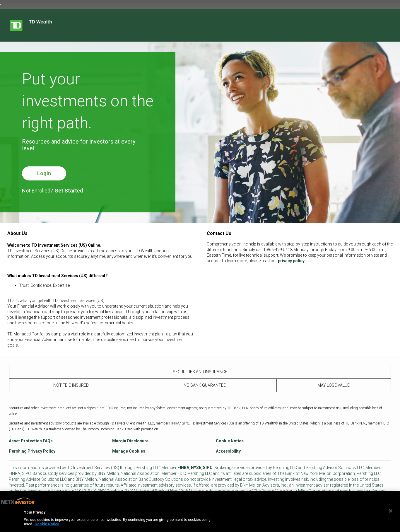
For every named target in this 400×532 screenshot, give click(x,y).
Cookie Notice (230, 441)
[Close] (390, 510)
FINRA (183, 467)
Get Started (68, 190)
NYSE (196, 467)
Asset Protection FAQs (31, 441)
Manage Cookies (128, 451)
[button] (44, 173)
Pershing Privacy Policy (32, 451)
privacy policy (291, 260)
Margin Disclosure (130, 441)
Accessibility (228, 451)
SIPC (208, 467)
